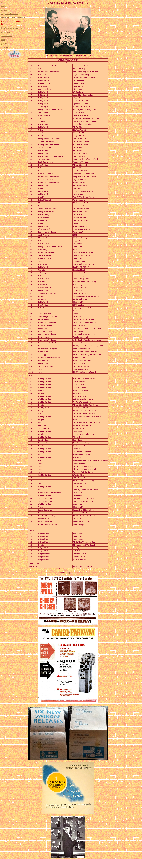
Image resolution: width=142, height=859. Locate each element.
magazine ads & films (9, 14)
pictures (4, 10)
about (3, 6)
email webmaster (5, 60)
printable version (70, 569)
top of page (72, 573)
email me (4, 47)
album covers (6, 32)
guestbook (5, 44)
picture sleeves (6, 36)
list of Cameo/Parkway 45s (11, 28)
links (3, 40)
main (3, 2)
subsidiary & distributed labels (13, 18)
